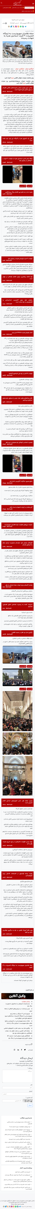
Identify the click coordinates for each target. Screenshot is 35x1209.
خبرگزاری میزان (29, 69)
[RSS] (7, 1207)
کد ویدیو (22, 186)
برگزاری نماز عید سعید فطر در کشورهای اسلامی (17, 1028)
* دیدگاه (30, 1068)
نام (31, 1085)
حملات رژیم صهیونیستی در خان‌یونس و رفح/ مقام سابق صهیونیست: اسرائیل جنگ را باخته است (18, 1023)
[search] (1, 3)
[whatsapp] (14, 1050)
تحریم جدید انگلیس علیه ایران (22, 1172)
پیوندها (30, 1206)
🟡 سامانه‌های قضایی (7, 7)
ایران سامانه (14, 1204)
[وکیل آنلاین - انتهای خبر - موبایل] (17, 996)
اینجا (12, 78)
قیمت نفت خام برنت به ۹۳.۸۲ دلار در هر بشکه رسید (17, 1184)
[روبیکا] (9, 27)
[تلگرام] (25, 27)
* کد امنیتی (29, 1097)
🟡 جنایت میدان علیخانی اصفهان (28, 11)
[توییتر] (13, 27)
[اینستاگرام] (16, 27)
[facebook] (21, 1050)
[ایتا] (18, 27)
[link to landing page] (17, 3)
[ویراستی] (11, 27)
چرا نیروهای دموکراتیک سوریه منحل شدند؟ (19, 1127)
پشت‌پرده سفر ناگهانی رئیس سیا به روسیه (19, 1139)
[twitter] (25, 1050)
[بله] (23, 27)
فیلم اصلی (26, 190)
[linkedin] (18, 1050)
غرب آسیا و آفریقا (16, 20)
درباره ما (22, 1206)
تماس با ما (26, 1206)
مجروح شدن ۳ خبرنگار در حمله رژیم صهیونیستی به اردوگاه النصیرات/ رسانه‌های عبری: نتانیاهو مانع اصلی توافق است (18, 1016)
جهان (22, 20)
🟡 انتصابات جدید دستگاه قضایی (18, 7)
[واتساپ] (20, 27)
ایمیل (30, 1091)
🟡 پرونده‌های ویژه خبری (29, 7)
